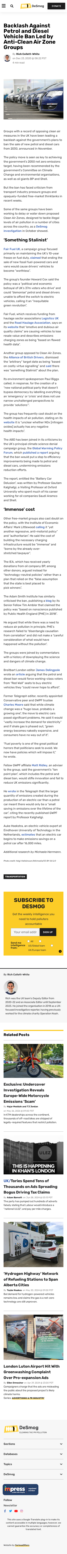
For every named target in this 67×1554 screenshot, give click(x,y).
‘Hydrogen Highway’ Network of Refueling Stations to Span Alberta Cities (31, 1279)
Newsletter (10, 1505)
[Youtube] (16, 1511)
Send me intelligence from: (18, 945)
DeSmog (38, 6)
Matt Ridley (39, 765)
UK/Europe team (37, 950)
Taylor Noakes (14, 1290)
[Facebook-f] (5, 1511)
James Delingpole (48, 670)
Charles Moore (13, 704)
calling (40, 527)
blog (49, 600)
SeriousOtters (22, 1545)
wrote (12, 791)
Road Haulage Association (32, 322)
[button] (33, 1444)
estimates (28, 834)
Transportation (15, 876)
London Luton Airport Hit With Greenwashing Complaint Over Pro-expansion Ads (32, 1372)
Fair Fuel (12, 249)
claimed (35, 257)
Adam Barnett (14, 1197)
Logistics (50, 318)
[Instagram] (21, 1511)
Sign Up (48, 932)
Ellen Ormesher (15, 1383)
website (13, 327)
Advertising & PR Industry (28, 1398)
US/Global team (36, 946)
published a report (35, 452)
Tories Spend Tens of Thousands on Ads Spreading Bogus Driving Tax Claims (30, 1186)
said (48, 366)
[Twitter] (10, 1511)
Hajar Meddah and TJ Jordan (22, 1106)
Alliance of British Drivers (26, 357)
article (20, 674)
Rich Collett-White (27, 54)
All (32, 941)
